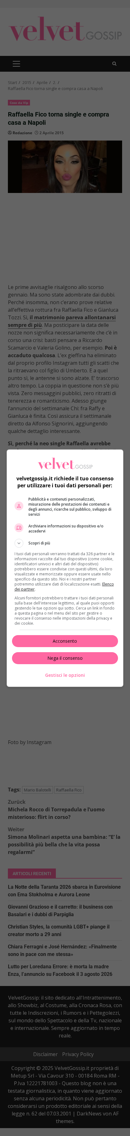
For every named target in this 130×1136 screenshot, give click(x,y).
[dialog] (65, 568)
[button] (65, 543)
